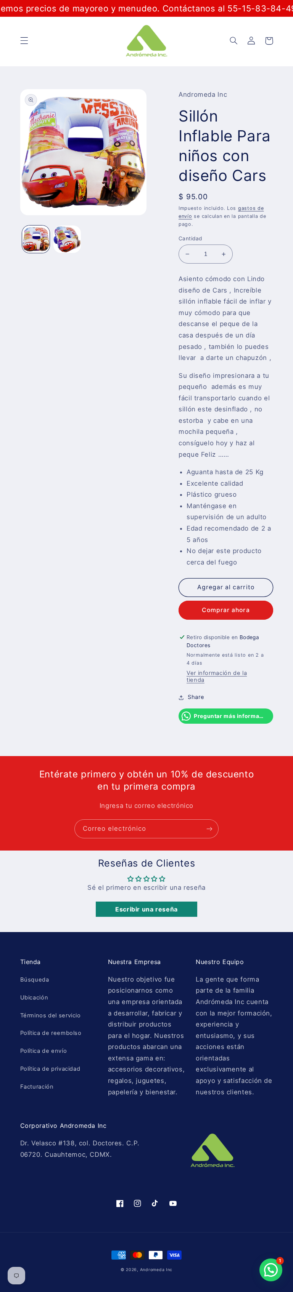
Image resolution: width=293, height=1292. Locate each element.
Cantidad (190, 238)
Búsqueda (34, 979)
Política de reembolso (51, 1033)
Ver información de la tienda (217, 676)
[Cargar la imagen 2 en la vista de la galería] (67, 239)
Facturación (37, 1086)
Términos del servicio (50, 1015)
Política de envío (43, 1050)
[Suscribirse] (209, 828)
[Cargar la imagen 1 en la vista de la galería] (36, 239)
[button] (24, 41)
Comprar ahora (226, 610)
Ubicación (34, 997)
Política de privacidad (50, 1068)
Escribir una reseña (146, 909)
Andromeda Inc (156, 1269)
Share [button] (196, 697)
